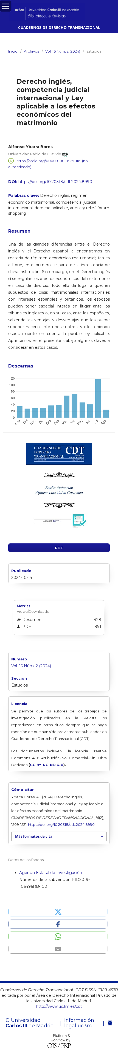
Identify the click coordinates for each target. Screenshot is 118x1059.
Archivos (31, 51)
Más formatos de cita (33, 836)
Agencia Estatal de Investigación (50, 872)
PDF (59, 548)
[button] (58, 911)
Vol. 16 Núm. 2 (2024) (62, 51)
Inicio (13, 51)
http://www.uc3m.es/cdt (59, 1006)
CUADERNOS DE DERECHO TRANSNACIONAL (59, 27)
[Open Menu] (5, 6)
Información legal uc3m (79, 1022)
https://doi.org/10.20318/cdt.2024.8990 (55, 181)
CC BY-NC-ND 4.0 (46, 765)
